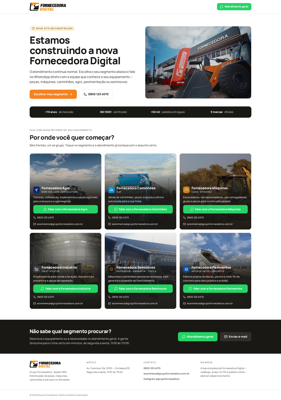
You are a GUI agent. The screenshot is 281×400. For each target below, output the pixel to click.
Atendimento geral (236, 6)
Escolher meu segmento (51, 94)
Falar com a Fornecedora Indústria (67, 288)
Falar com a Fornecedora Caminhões (143, 209)
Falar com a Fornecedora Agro (68, 209)
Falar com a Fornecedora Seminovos (143, 288)
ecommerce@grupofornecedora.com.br (60, 224)
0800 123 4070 (98, 94)
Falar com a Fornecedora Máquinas (218, 209)
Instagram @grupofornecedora (161, 379)
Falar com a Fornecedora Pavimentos (217, 288)
